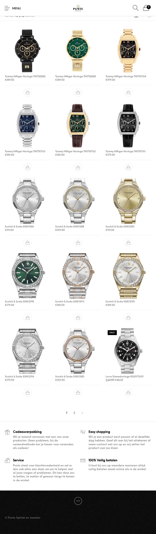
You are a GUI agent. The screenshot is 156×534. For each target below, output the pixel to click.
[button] (28, 92)
